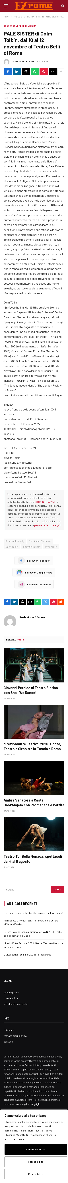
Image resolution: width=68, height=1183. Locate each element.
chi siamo (9, 1030)
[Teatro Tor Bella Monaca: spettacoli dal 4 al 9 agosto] (34, 834)
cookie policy (11, 998)
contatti (8, 1041)
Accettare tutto (35, 1149)
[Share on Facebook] (8, 71)
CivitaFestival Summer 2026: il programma (27, 954)
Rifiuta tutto (35, 1173)
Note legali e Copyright (28, 1104)
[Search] (62, 6)
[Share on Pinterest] (44, 71)
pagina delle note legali (47, 525)
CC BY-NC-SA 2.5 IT (45, 501)
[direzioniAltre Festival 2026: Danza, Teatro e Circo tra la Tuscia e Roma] (34, 721)
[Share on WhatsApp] (35, 71)
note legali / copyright (16, 1003)
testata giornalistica (15, 1035)
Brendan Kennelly (14, 541)
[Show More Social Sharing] (60, 71)
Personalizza (35, 1161)
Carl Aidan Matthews (40, 541)
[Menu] (6, 6)
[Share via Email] (53, 71)
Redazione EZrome (24, 61)
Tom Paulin (51, 546)
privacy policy (11, 992)
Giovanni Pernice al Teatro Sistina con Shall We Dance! (33, 912)
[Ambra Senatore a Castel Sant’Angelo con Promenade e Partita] (34, 778)
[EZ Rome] (34, 6)
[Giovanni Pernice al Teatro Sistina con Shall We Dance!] (34, 665)
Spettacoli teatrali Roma (20, 26)
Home (7, 16)
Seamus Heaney (31, 546)
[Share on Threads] (26, 71)
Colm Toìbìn (11, 546)
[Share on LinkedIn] (17, 71)
